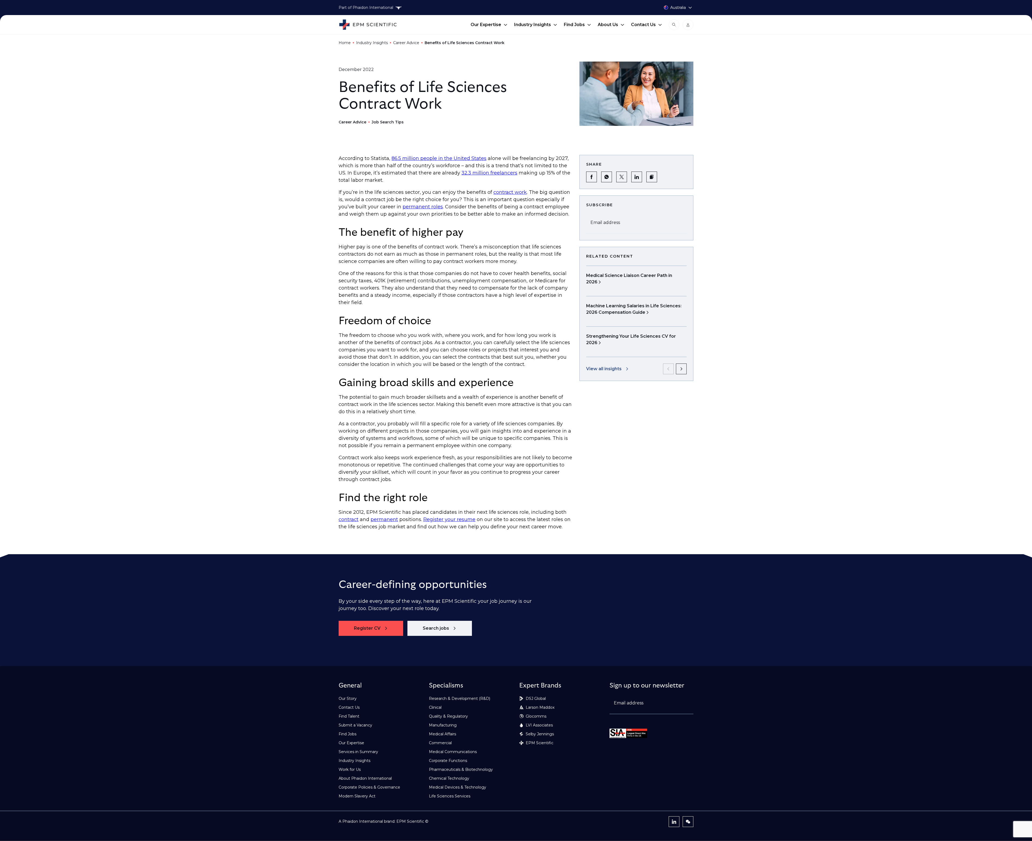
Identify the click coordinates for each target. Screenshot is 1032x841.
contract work (510, 192)
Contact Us (643, 24)
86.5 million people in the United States (439, 158)
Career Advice (406, 42)
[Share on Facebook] (591, 177)
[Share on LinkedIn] (636, 177)
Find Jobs (574, 24)
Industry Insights (532, 24)
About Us (608, 24)
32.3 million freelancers (489, 173)
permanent (384, 519)
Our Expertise (486, 24)
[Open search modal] (674, 24)
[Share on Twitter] (621, 177)
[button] (651, 177)
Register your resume (449, 519)
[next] (681, 369)
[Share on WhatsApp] (606, 177)
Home (345, 42)
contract (349, 519)
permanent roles (423, 207)
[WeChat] (688, 821)
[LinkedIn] (674, 821)
